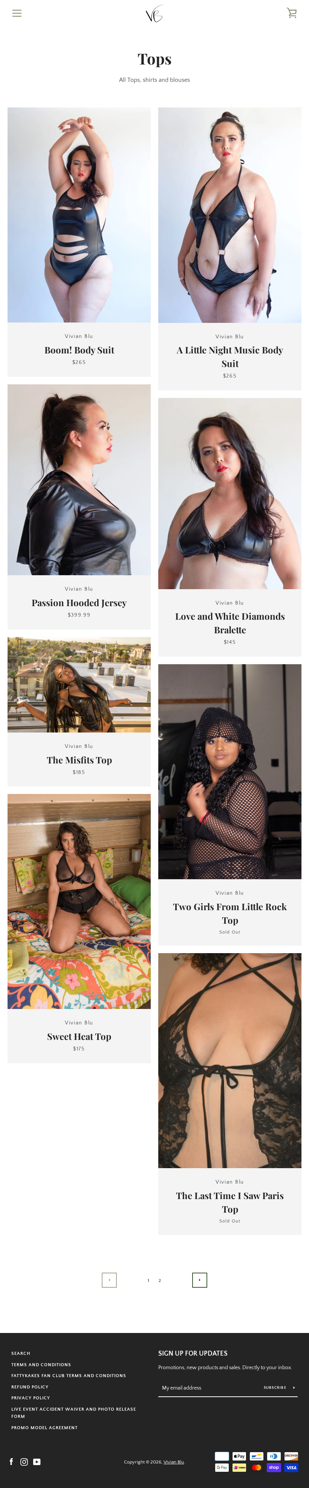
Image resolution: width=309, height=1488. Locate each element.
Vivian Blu (174, 1462)
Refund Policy (30, 1387)
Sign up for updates (193, 1353)
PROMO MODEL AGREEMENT (44, 1427)
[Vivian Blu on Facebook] (11, 1461)
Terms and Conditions (41, 1364)
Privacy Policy (30, 1398)
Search (21, 1353)
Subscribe (276, 1388)
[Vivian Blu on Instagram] (24, 1461)
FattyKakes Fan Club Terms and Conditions (68, 1375)
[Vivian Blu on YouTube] (37, 1461)
